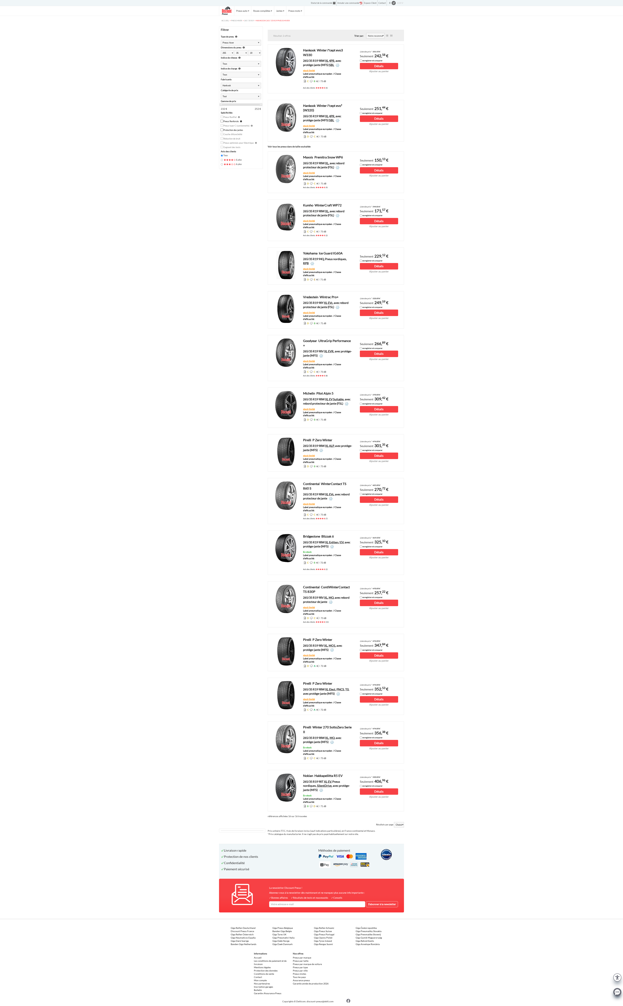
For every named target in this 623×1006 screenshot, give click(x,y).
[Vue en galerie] (391, 35)
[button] (617, 977)
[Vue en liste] (387, 35)
